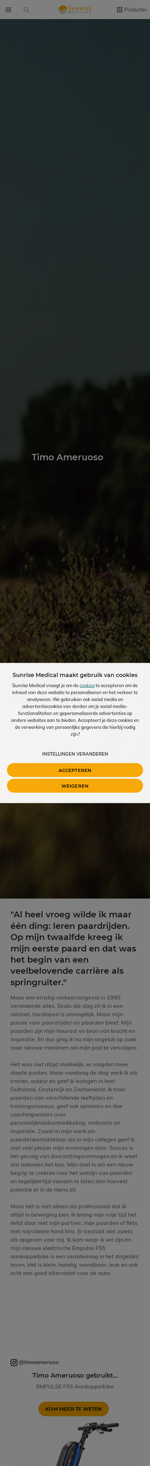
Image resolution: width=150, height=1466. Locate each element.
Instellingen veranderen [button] (75, 754)
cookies (87, 685)
